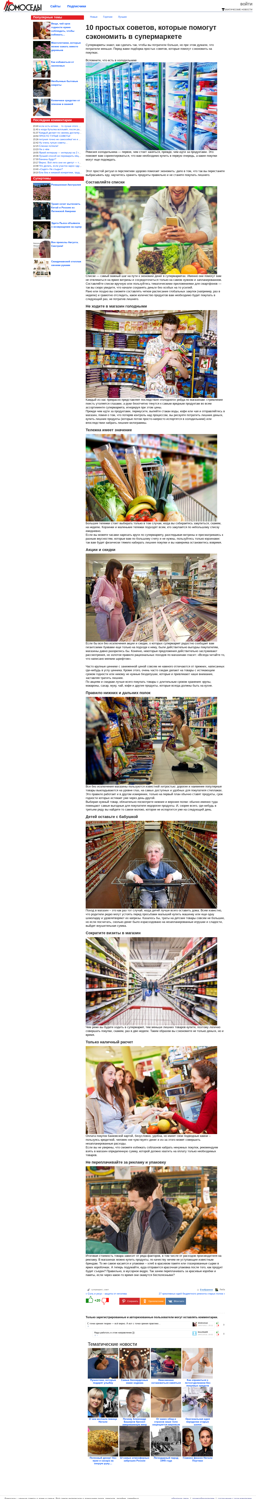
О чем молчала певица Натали (103, 1420)
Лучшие (122, 16)
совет (106, 1290)
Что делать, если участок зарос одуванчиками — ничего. (71, 165)
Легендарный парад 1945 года (166, 1459)
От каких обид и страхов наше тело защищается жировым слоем (166, 1423)
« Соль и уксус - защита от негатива (106, 1293)
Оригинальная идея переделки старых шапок (197, 1421)
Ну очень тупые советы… (53, 142)
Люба (222, 1289)
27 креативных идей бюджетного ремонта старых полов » (192, 1293)
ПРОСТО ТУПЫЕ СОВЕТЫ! (54, 136)
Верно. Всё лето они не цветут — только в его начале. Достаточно (77, 162)
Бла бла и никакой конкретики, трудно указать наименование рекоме (78, 172)
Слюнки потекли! (48, 146)
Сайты (55, 6)
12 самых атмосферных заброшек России (134, 1459)
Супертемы (42, 178)
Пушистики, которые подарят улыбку (103, 1381)
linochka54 (203, 1332)
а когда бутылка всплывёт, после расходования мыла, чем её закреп (78, 129)
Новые (94, 16)
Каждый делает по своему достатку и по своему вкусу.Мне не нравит (78, 132)
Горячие (108, 16)
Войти (246, 3)
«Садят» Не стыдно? (51, 169)
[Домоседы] (22, 11)
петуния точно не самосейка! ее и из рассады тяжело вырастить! (76, 139)
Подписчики (76, 6)
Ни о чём (44, 149)
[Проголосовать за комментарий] (218, 1326)
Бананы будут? (47, 159)
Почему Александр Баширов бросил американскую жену (134, 1421)
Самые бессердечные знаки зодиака (134, 1381)
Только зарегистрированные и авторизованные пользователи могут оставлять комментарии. (152, 1317)
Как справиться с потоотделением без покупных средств (197, 1383)
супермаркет (97, 1290)
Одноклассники (156, 1301)
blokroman (203, 1323)
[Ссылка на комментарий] (88, 1326)
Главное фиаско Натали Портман (197, 1459)
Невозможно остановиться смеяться (166, 1381)
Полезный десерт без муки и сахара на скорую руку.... (103, 1460)
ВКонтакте (179, 1301)
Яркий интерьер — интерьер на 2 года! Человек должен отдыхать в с (78, 152)
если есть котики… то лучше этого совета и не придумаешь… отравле (79, 126)
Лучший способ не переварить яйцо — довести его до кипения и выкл (79, 155)
